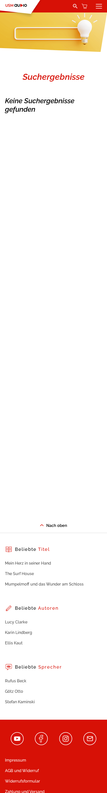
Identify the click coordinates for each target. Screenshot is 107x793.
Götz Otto (14, 691)
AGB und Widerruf (22, 770)
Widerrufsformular (22, 781)
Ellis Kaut (14, 643)
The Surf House (19, 573)
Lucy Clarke (16, 622)
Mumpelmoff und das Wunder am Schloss (44, 584)
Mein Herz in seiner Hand (28, 563)
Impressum (15, 760)
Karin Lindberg (18, 632)
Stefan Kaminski (20, 701)
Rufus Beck (15, 681)
